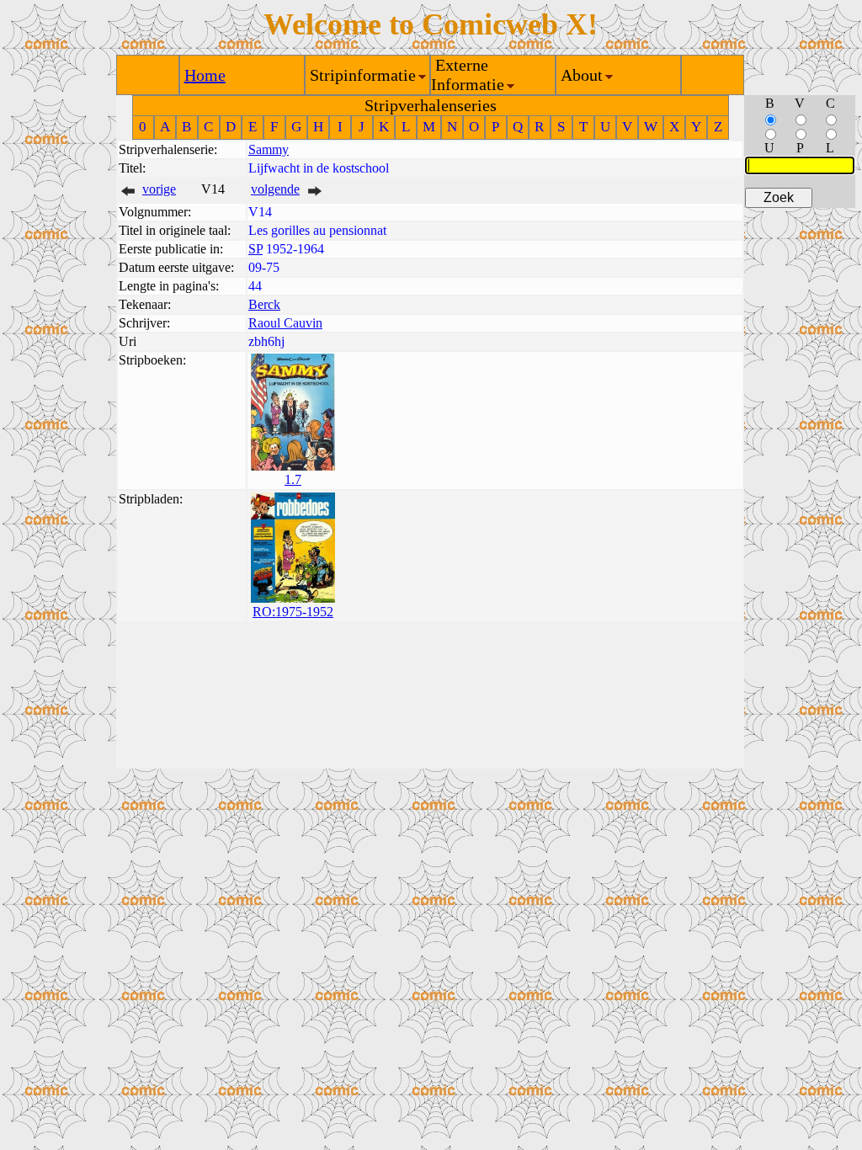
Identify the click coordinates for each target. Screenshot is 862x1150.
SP (255, 249)
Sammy (268, 149)
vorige (159, 189)
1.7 (293, 479)
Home (205, 75)
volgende (275, 189)
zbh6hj (266, 341)
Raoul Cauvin (285, 323)
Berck (264, 304)
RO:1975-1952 (293, 611)
